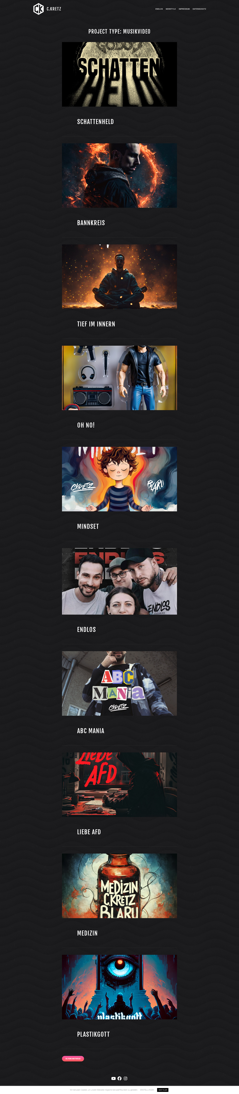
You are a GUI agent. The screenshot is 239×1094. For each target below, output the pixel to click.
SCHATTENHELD (95, 122)
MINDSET (88, 526)
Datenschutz (199, 9)
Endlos (159, 9)
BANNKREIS (91, 223)
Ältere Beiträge (73, 1059)
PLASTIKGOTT (93, 1034)
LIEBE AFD (89, 832)
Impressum (184, 9)
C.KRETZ (54, 8)
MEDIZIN (87, 933)
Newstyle (171, 9)
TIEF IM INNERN (96, 324)
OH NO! (86, 425)
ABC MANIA (90, 731)
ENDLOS (86, 629)
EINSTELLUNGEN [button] (147, 1090)
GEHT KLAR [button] (163, 1090)
